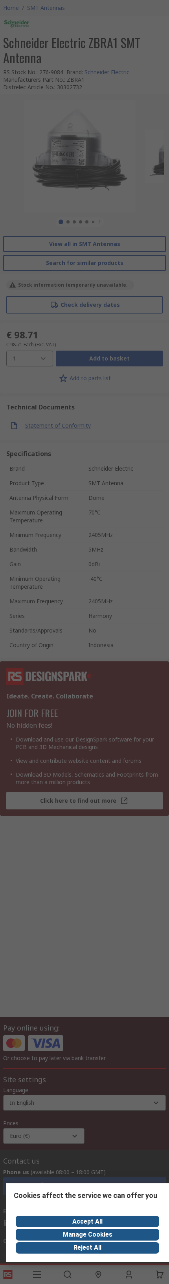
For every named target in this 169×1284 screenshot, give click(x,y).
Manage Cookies (87, 1234)
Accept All (87, 1221)
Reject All (87, 1247)
